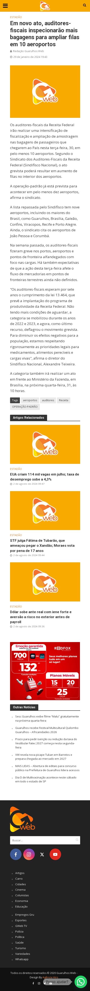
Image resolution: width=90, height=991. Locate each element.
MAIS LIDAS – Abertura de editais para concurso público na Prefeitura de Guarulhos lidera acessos (47, 768)
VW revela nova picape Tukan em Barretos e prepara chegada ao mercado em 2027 (43, 757)
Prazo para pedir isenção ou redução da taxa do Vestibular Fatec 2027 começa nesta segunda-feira (46, 743)
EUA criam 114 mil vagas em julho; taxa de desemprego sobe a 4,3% (44, 476)
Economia (21, 901)
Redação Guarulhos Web (28, 51)
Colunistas (22, 895)
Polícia (19, 931)
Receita (63, 400)
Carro (19, 878)
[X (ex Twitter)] (42, 854)
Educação (21, 906)
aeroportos (30, 400)
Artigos (19, 873)
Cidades (20, 884)
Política (19, 937)
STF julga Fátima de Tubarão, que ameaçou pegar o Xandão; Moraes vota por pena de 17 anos (42, 545)
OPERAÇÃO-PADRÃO (25, 406)
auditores (48, 400)
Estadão (16, 17)
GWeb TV (21, 926)
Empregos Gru (24, 914)
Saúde (19, 942)
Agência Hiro (50, 977)
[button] (81, 982)
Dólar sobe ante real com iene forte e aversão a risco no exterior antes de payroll (41, 617)
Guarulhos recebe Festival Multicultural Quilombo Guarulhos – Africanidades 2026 (46, 730)
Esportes (21, 920)
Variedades (22, 954)
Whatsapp (21, 959)
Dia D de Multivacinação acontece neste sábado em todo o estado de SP (45, 779)
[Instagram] (29, 854)
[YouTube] (55, 854)
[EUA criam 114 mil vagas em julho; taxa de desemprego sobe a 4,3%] (45, 444)
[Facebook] (16, 854)
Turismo (20, 948)
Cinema (20, 889)
